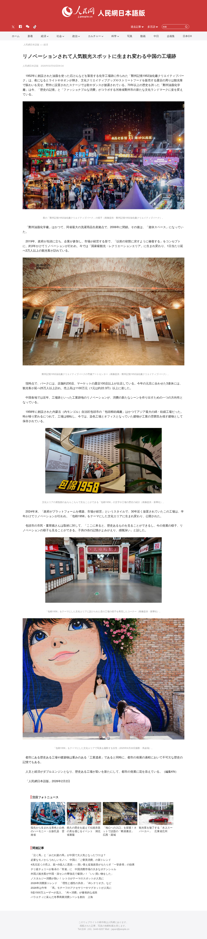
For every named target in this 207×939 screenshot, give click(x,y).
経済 (43, 36)
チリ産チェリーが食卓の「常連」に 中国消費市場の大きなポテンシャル (73, 869)
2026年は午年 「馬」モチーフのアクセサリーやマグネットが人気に (71, 888)
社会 (59, 36)
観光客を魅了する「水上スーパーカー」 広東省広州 (156, 829)
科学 (114, 36)
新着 (30, 36)
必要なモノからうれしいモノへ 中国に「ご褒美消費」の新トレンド (71, 860)
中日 (156, 36)
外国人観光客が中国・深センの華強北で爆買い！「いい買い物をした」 (72, 873)
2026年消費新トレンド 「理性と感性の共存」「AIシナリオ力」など (71, 883)
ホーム (16, 36)
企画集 (171, 36)
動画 (143, 36)
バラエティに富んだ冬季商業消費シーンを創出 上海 (62, 897)
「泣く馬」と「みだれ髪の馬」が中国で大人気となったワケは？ (68, 855)
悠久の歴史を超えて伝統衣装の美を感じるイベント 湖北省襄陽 (83, 831)
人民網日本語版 (31, 44)
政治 (74, 36)
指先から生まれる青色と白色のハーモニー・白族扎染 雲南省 (47, 831)
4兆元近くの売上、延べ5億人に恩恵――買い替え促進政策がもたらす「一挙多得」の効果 (83, 864)
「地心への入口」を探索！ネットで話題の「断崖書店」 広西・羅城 (119, 831)
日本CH (187, 36)
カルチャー (94, 36)
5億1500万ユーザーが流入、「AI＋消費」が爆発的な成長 (64, 892)
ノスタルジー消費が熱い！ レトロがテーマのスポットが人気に (67, 878)
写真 (129, 36)
